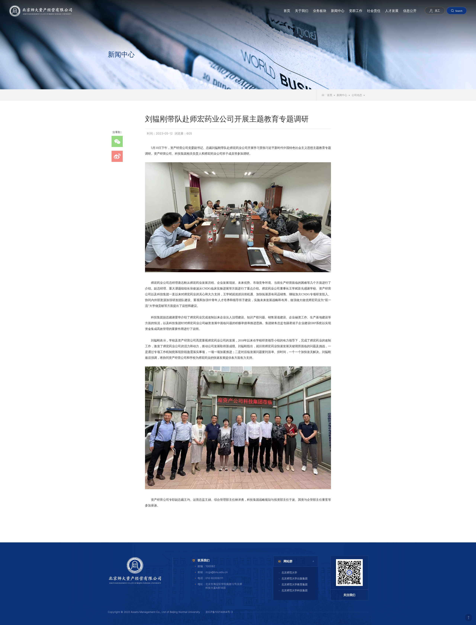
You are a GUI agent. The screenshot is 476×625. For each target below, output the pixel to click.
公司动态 (357, 95)
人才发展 (391, 11)
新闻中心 (337, 11)
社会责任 (373, 11)
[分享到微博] (117, 156)
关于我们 (301, 11)
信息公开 (409, 11)
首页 (287, 11)
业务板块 (319, 11)
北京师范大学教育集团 (295, 584)
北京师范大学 (289, 572)
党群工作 (355, 11)
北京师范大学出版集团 (295, 578)
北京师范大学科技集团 (295, 590)
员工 (437, 10)
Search (458, 11)
